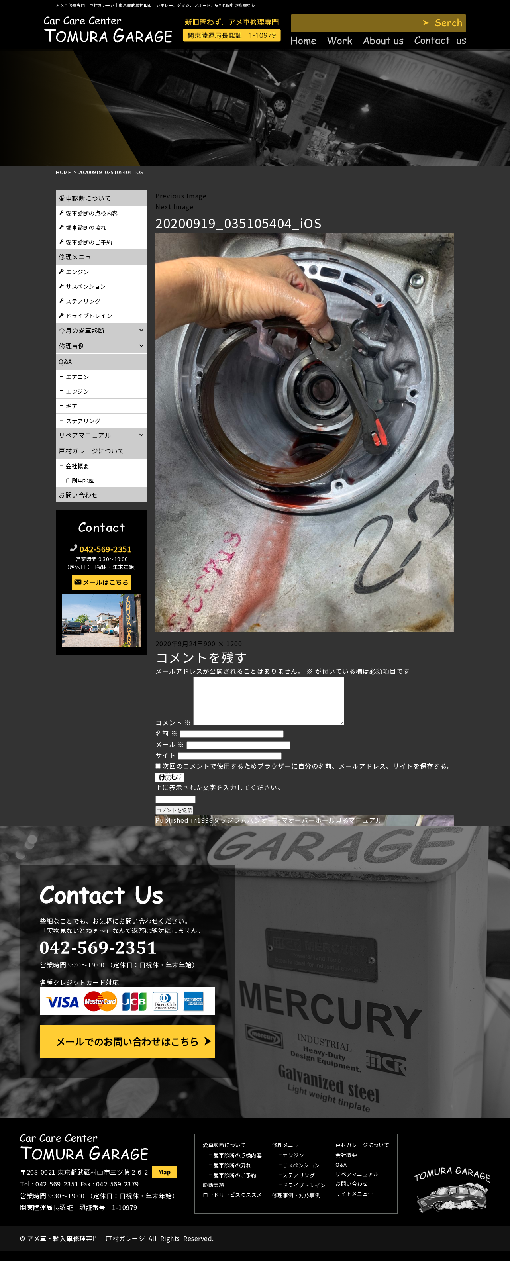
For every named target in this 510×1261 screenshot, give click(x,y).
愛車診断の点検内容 (92, 213)
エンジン (77, 271)
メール (169, 744)
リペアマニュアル (357, 1174)
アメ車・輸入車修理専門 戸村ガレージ (86, 1238)
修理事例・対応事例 (296, 1195)
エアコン (77, 377)
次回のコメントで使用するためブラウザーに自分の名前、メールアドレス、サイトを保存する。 (308, 766)
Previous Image (181, 195)
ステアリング (83, 301)
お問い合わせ (78, 495)
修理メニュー (78, 256)
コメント (173, 722)
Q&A (341, 1165)
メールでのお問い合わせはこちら (127, 1041)
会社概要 (77, 465)
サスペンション (86, 286)
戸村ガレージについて (91, 450)
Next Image (174, 206)
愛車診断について (85, 198)
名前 (166, 733)
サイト (165, 755)
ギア (71, 406)
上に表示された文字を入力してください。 (219, 787)
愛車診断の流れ (86, 227)
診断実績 (213, 1185)
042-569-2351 (105, 549)
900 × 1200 (223, 643)
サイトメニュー (354, 1194)
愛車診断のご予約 (89, 242)
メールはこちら (106, 582)
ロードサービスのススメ (232, 1195)
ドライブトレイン (89, 315)
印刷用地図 (80, 480)
